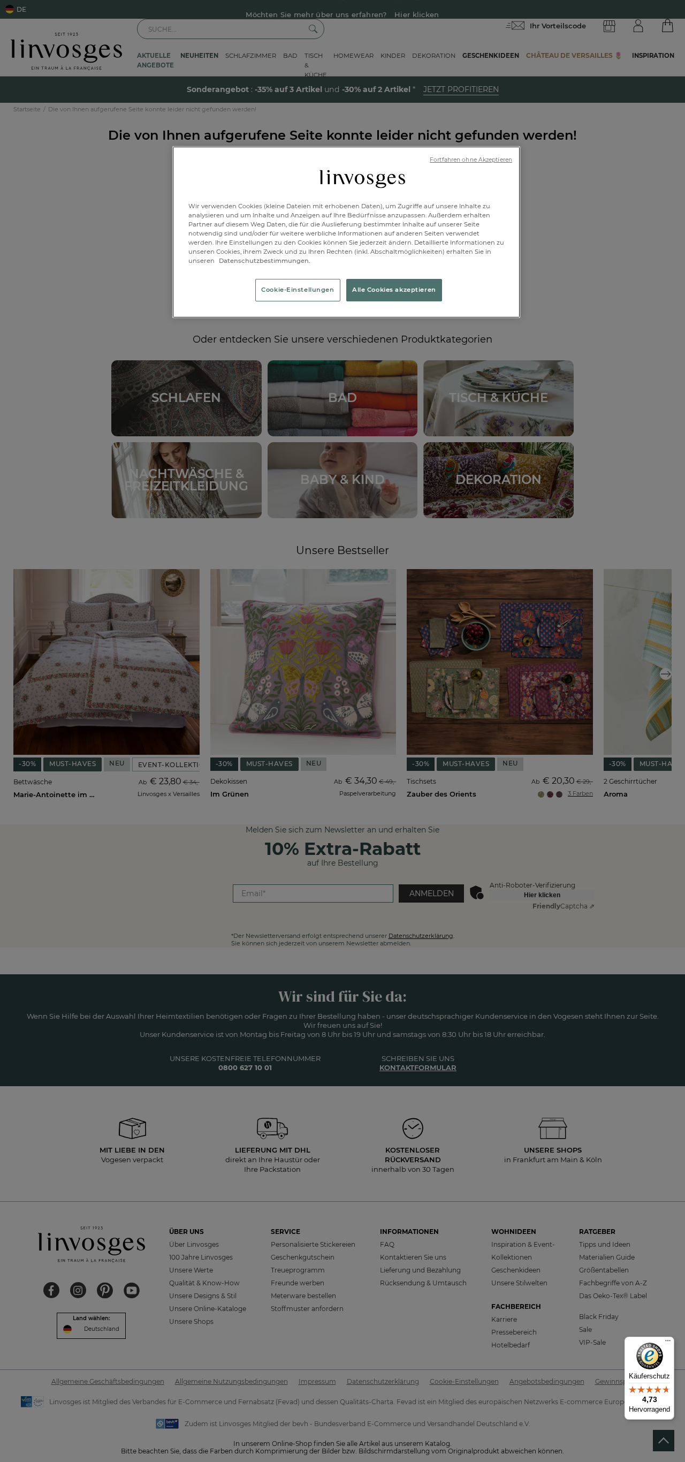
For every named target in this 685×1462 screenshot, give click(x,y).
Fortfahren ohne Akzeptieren (471, 159)
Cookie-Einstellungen (297, 289)
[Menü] (667, 1343)
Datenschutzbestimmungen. (263, 260)
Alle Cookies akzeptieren (394, 289)
